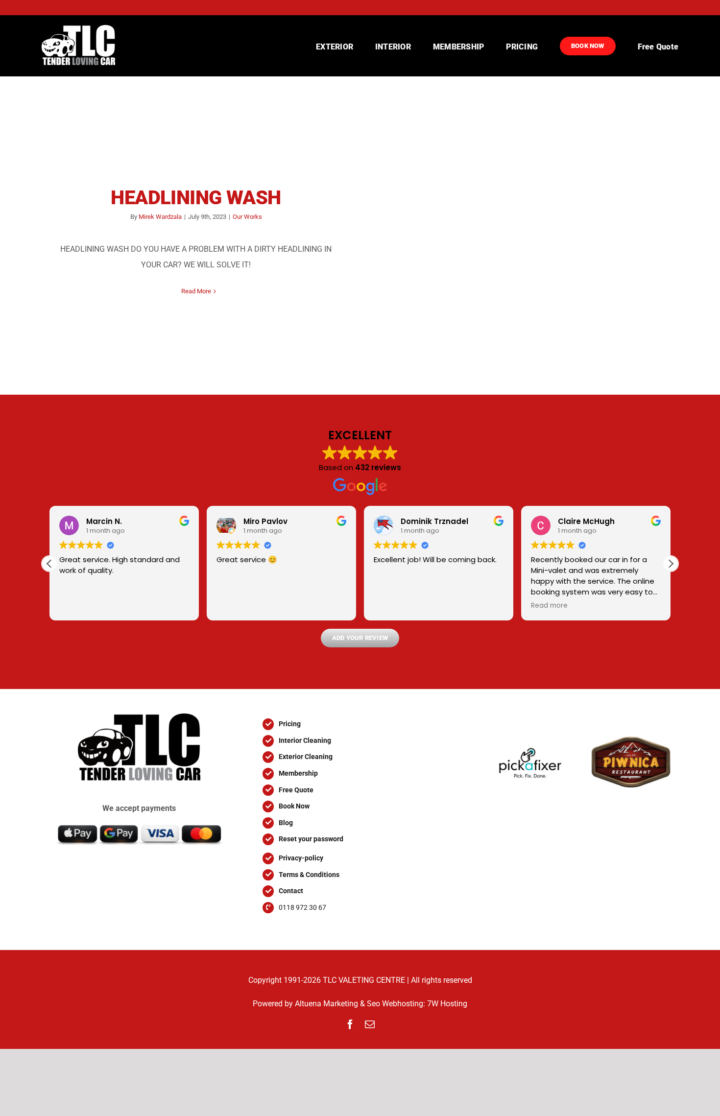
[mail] (370, 1024)
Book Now (294, 806)
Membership (298, 773)
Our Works (247, 216)
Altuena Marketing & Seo (337, 1003)
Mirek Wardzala (160, 216)
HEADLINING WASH (196, 197)
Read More (196, 291)
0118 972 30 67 (302, 907)
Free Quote (296, 790)
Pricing (290, 724)
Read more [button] (549, 605)
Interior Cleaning (305, 740)
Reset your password (311, 839)
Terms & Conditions (309, 875)
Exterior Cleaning (306, 756)
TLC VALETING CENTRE (364, 980)
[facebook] (350, 1024)
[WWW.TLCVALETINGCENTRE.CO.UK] (86, 45)
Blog (286, 823)
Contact (291, 891)
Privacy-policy (301, 858)
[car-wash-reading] (139, 717)
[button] (670, 563)
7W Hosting (447, 1003)
